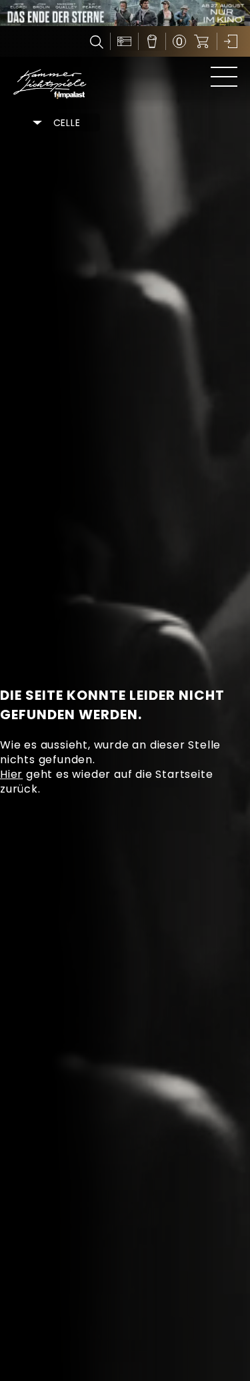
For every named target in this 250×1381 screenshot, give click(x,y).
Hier (11, 774)
